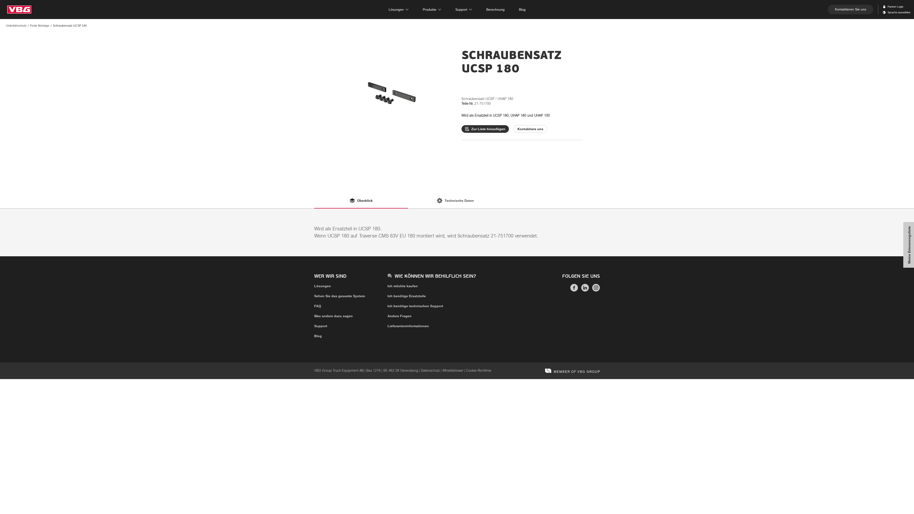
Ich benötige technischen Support (415, 306)
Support (320, 326)
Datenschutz (430, 370)
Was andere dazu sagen (333, 316)
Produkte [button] (429, 9)
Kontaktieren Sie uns (850, 9)
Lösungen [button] (396, 9)
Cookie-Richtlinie (478, 370)
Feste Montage (39, 25)
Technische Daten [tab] (459, 201)
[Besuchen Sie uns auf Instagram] (596, 290)
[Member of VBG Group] (572, 370)
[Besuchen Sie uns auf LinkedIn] (585, 290)
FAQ (317, 306)
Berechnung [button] (495, 9)
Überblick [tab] (365, 201)
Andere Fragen (399, 316)
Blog (318, 336)
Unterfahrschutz (16, 25)
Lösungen (322, 286)
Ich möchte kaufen (402, 286)
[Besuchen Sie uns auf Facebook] (574, 290)
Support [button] (461, 9)
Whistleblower (452, 370)
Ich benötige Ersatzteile (406, 296)
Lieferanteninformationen (408, 326)
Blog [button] (522, 9)
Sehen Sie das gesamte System (339, 296)
